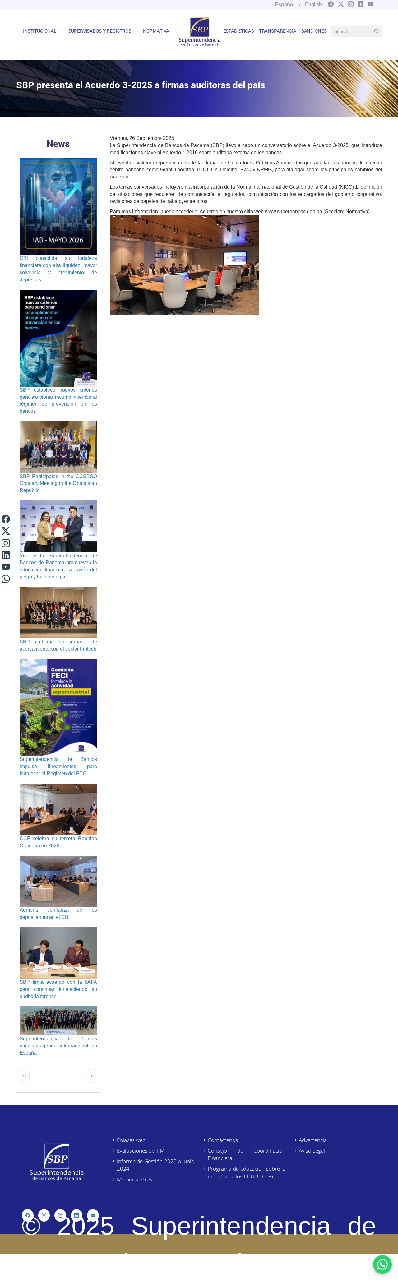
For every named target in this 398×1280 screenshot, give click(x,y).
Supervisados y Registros (99, 31)
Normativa (156, 31)
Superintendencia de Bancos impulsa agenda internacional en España (58, 1046)
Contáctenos (223, 1140)
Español (284, 4)
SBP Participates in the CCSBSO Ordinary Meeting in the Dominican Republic (58, 483)
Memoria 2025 (134, 1179)
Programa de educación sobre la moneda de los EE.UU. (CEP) (246, 1172)
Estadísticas (238, 31)
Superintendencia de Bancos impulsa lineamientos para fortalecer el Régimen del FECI (58, 766)
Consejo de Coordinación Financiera (246, 1154)
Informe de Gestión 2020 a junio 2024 (156, 1165)
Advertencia (313, 1140)
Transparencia (277, 31)
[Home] (199, 31)
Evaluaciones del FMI (141, 1150)
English (313, 4)
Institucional (39, 31)
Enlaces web (131, 1140)
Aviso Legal (312, 1150)
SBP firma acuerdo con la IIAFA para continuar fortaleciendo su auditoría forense (58, 989)
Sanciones (314, 31)
